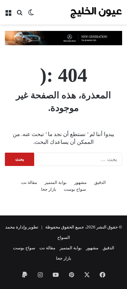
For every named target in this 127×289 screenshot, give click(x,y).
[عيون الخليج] (96, 12)
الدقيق (100, 182)
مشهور (80, 182)
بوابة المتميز (56, 182)
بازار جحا (48, 189)
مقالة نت (29, 182)
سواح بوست (75, 189)
